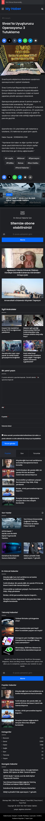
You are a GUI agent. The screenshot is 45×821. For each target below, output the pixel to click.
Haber (5, 745)
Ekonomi (6, 738)
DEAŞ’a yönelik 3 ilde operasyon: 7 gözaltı (32, 557)
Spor (4, 751)
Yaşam (5, 758)
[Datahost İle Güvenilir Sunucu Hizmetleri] (11, 548)
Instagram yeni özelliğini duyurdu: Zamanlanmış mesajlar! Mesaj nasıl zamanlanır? (28, 640)
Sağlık (5, 748)
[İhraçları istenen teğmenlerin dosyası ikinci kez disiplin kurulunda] (8, 501)
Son (22, 453)
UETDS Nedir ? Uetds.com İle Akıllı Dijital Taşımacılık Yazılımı (9, 534)
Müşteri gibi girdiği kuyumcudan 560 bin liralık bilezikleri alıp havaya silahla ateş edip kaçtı (33, 332)
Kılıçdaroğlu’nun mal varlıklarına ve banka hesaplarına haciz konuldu (29, 462)
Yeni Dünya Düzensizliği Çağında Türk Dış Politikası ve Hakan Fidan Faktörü (21, 199)
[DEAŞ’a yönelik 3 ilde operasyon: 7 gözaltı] (33, 548)
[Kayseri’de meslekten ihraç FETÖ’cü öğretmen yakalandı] (12, 320)
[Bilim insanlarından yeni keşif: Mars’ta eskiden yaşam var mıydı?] (8, 631)
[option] (22, 195)
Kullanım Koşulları (18, 818)
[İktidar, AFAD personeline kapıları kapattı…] (8, 491)
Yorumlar (36, 453)
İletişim (14, 816)
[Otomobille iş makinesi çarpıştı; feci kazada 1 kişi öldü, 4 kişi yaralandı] (8, 482)
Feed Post (22, 803)
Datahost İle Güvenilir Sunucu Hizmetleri (10, 557)
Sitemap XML (7, 800)
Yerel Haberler (23, 168)
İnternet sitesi (6, 426)
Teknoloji (6, 755)
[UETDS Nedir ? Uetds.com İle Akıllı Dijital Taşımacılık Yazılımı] (11, 523)
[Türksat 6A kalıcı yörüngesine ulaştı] (8, 621)
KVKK (39, 816)
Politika (10, 163)
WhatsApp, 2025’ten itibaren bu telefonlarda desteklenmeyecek (28, 649)
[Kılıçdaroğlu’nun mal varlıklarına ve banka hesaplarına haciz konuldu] (8, 463)
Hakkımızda (7, 816)
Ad (3, 407)
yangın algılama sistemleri (22, 809)
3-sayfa (9, 158)
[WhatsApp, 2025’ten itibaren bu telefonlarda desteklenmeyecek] (8, 651)
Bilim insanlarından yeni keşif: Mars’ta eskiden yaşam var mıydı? (28, 629)
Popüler (8, 453)
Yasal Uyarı (29, 818)
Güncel (21, 158)
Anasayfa (7, 18)
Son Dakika (33, 163)
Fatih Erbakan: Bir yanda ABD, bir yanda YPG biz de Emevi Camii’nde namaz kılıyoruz (29, 472)
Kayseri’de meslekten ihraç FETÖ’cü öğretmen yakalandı (11, 330)
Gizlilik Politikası (23, 816)
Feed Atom (38, 800)
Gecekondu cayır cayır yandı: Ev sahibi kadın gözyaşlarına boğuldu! (11, 355)
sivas (21, 163)
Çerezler (33, 816)
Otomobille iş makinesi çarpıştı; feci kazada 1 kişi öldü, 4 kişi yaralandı (28, 482)
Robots (22, 800)
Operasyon (34, 158)
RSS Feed (16, 800)
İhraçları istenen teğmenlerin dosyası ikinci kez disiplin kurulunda (27, 500)
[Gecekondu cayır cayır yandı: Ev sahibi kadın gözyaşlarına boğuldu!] (12, 345)
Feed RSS (30, 800)
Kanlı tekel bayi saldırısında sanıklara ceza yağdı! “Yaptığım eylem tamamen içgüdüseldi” (32, 357)
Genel (9, 193)
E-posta (5, 417)
